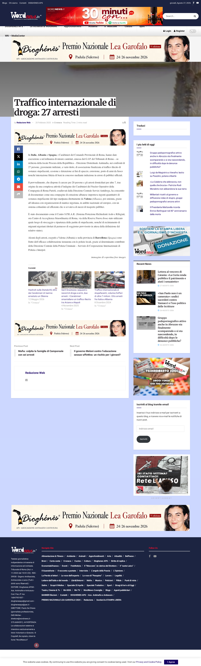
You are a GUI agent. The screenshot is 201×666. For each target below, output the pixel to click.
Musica (98, 590)
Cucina (77, 570)
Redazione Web (23, 122)
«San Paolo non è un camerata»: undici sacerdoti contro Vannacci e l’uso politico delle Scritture (172, 309)
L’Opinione (118, 580)
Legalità (118, 585)
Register (180, 31)
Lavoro (108, 585)
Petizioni (109, 590)
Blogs (4, 3)
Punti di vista (130, 590)
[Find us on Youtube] (197, 3)
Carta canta (55, 570)
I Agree (171, 662)
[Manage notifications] (36, 645)
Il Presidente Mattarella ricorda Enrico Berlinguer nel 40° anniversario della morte (168, 221)
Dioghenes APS (101, 570)
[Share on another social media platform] (18, 194)
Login (168, 31)
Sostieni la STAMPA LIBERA (108, 609)
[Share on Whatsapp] (18, 172)
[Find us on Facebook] (193, 3)
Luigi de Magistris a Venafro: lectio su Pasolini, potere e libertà (167, 184)
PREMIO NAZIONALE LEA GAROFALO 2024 (61, 609)
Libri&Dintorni (77, 590)
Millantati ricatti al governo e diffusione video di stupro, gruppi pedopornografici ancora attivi (166, 208)
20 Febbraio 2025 (43, 122)
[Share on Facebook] (18, 149)
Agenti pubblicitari (122, 600)
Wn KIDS (67, 600)
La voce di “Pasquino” (92, 585)
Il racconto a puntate (67, 580)
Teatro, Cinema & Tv (51, 600)
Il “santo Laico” (126, 575)
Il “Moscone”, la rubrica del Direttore (100, 575)
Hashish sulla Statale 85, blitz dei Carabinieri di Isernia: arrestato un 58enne (42, 293)
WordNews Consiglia (93, 600)
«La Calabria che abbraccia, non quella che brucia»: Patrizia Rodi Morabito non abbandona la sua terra (168, 195)
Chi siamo (13, 3)
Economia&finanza (50, 575)
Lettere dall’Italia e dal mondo (55, 590)
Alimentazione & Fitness (52, 566)
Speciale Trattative (95, 595)
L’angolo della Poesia (100, 580)
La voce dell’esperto (70, 585)
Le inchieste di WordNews (43, 26)
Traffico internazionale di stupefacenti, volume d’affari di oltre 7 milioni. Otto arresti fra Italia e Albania (109, 294)
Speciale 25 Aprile (75, 595)
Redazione (88, 609)
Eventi (64, 575)
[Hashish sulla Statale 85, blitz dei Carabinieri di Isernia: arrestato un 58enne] (43, 279)
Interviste (83, 580)
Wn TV (77, 600)
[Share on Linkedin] (18, 164)
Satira (44, 595)
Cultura (128, 26)
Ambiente (71, 566)
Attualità (92, 26)
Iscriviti (143, 448)
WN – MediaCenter (15, 35)
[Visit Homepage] (22, 16)
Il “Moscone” (111, 26)
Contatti (22, 3)
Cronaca (58, 122)
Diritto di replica (118, 570)
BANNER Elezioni (49, 604)
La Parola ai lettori (50, 585)
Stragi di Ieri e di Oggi (124, 595)
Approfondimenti (72, 26)
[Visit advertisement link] (104, 16)
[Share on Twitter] (18, 157)
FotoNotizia (76, 575)
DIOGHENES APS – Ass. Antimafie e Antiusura (91, 604)
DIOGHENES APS (35, 3)
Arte (109, 566)
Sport (142, 26)
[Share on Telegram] (18, 179)
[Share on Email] (18, 187)
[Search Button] (195, 16)
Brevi (44, 570)
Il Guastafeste (48, 580)
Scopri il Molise (57, 595)
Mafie (89, 590)
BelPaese (129, 566)
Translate (159, 140)
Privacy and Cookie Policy (148, 662)
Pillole (118, 590)
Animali (82, 566)
